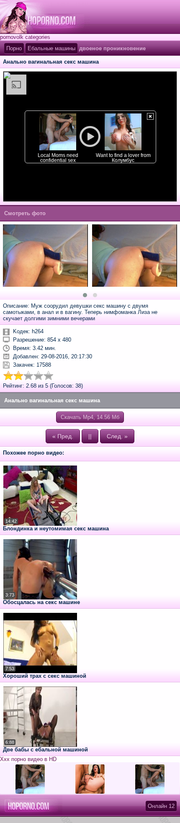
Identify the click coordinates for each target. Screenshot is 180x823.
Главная (45, 16)
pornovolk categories (25, 37)
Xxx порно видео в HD (28, 759)
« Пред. (62, 436)
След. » (117, 436)
